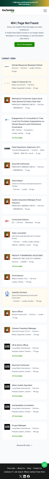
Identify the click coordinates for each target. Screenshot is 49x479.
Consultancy (28, 130)
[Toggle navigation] (45, 11)
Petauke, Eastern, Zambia (21, 351)
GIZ (13, 222)
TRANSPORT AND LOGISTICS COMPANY (26, 258)
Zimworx (15, 68)
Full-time (24, 68)
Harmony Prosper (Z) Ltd (21, 331)
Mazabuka (29, 222)
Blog (29, 468)
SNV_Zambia (16, 130)
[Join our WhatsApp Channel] (44, 465)
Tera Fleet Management (20, 150)
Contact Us (37, 468)
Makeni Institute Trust (19, 279)
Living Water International (21, 348)
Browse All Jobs (23, 445)
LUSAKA (24, 262)
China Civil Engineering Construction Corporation (25, 297)
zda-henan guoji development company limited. (26, 237)
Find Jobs (11, 468)
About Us (21, 468)
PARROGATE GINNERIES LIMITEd (23, 104)
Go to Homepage (24, 44)
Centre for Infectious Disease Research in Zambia (27, 185)
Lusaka (24, 189)
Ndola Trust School (18, 85)
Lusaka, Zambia (35, 68)
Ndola (42, 150)
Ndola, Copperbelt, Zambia (21, 88)
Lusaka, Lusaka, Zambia (30, 242)
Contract (35, 150)
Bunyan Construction (19, 314)
